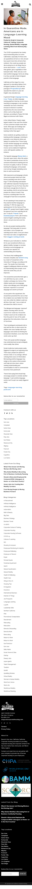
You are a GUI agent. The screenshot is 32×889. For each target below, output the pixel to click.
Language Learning (9, 602)
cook (19, 67)
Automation (7, 509)
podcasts (7, 389)
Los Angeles (5, 861)
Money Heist (22, 156)
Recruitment (7, 619)
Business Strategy (9, 518)
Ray (25, 46)
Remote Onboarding (10, 628)
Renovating (7, 634)
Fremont (6, 449)
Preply (9, 99)
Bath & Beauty (8, 512)
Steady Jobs (7, 658)
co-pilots (6, 524)
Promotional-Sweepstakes (12, 616)
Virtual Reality (8, 676)
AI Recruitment (8, 500)
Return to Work (8, 637)
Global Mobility (15, 44)
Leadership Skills (9, 608)
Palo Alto (6, 437)
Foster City (7, 452)
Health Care (7, 578)
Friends (16, 213)
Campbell (7, 425)
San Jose (6, 422)
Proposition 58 (16, 88)
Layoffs (6, 605)
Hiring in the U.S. (8, 581)
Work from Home (16, 46)
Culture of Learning (9, 539)
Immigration (7, 587)
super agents (8, 661)
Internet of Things (9, 596)
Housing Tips (8, 584)
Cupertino (7, 455)
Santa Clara (7, 428)
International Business (10, 593)
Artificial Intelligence (10, 503)
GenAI (5, 566)
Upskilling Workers (9, 673)
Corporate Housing (9, 530)
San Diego (4, 863)
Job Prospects (8, 599)
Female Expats (8, 560)
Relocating (7, 622)
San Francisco (8, 643)
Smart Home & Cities (10, 652)
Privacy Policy (5, 729)
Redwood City (8, 443)
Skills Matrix (7, 649)
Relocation (7, 625)
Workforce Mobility (9, 688)
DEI (5, 542)
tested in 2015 (23, 258)
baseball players (9, 216)
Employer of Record (10, 554)
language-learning (15, 387)
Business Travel (8, 521)
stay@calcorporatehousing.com (12, 719)
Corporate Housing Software (12, 533)
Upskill (6, 670)
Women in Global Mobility (11, 679)
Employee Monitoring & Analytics (14, 548)
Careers (4, 726)
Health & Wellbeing (9, 575)
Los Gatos (7, 458)
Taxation (6, 667)
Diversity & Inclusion (10, 545)
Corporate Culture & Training (12, 527)
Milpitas (6, 446)
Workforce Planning (10, 691)
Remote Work (8, 631)
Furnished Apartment (10, 563)
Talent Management (10, 664)
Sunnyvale (7, 431)
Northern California (9, 611)
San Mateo (7, 440)
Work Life (7, 685)
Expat (5, 557)
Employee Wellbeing (10, 551)
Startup (6, 655)
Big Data (6, 515)
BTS (9, 209)
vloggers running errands (15, 237)
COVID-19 (7, 536)
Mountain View (8, 434)
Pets (5, 614)
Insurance (7, 590)
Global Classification (10, 569)
